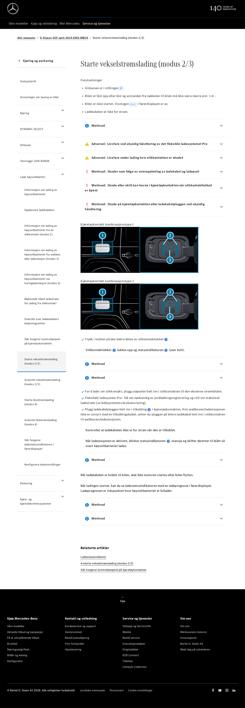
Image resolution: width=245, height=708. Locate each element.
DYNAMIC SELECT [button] (32, 129)
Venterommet (73, 632)
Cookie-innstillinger (140, 690)
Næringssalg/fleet (18, 649)
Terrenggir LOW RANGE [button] (35, 161)
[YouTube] (220, 690)
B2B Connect (130, 655)
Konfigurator (15, 661)
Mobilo (126, 632)
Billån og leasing (17, 655)
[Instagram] (227, 690)
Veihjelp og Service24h (136, 626)
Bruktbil (12, 644)
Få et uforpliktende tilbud (23, 638)
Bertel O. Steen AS (191, 644)
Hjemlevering (73, 649)
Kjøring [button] (24, 113)
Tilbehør (127, 661)
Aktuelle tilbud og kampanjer (25, 632)
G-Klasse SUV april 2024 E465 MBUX (64, 38)
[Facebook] (213, 690)
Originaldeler (130, 649)
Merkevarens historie (193, 632)
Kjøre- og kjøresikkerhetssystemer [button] (35, 501)
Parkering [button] (26, 483)
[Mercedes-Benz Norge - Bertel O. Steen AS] (13, 8)
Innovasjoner (188, 638)
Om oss (184, 626)
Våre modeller (15, 626)
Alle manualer (26, 38)
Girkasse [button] (25, 145)
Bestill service (131, 638)
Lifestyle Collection (134, 667)
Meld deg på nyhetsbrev (195, 649)
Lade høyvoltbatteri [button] (32, 177)
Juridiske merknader (92, 690)
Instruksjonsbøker (133, 644)
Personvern (117, 690)
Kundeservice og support (80, 626)
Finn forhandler (74, 644)
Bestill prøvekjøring (77, 638)
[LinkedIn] (234, 690)
